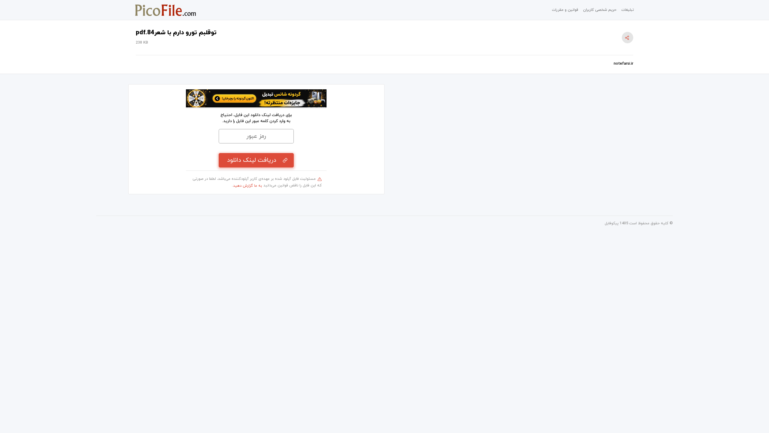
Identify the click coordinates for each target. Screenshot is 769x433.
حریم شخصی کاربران (599, 10)
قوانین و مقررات (565, 10)
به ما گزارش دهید (247, 186)
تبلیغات (627, 10)
